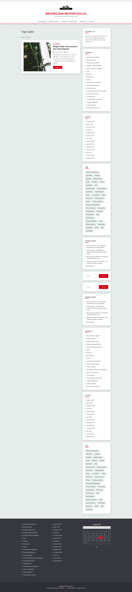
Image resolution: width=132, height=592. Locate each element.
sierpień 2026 (90, 121)
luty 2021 (89, 152)
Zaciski (96, 227)
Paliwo (103, 195)
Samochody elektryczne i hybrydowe (97, 91)
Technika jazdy (42, 21)
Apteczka (97, 175)
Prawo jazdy (101, 208)
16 (108, 535)
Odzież (88, 195)
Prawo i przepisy (91, 88)
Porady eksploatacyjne (93, 85)
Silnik (97, 214)
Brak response (90, 266)
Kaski (88, 71)
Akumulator (89, 175)
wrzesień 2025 (91, 149)
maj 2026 (89, 130)
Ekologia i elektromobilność (94, 65)
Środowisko (89, 231)
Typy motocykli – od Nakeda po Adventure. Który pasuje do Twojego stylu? (96, 252)
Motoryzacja (73, 21)
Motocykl (64, 21)
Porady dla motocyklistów (94, 82)
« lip (96, 546)
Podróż (88, 201)
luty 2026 (89, 138)
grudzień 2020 (91, 158)
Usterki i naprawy (91, 105)
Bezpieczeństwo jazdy (93, 63)
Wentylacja (89, 227)
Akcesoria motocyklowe (93, 57)
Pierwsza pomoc (99, 198)
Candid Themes (81, 588)
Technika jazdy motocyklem (94, 99)
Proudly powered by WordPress (55, 588)
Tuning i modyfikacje (92, 102)
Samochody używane (92, 93)
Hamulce (102, 182)
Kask (96, 185)
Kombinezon (89, 191)
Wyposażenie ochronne (93, 108)
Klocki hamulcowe (101, 188)
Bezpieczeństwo (53, 21)
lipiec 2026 (90, 124)
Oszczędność (95, 195)
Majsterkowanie (99, 191)
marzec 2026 (90, 135)
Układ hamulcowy (90, 224)
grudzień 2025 (91, 144)
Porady (91, 21)
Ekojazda (94, 182)
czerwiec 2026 (91, 127)
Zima (102, 227)
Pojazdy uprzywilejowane (93, 205)
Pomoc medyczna (90, 208)
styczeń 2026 (90, 141)
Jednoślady (89, 185)
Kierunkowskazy (90, 188)
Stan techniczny (90, 218)
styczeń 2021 (90, 155)
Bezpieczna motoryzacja (66, 13)
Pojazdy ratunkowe (98, 201)
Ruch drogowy (90, 214)
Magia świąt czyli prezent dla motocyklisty (65, 47)
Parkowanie (89, 198)
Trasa (100, 221)
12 (93, 535)
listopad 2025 (90, 147)
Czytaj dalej (58, 67)
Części (87, 182)
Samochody (83, 21)
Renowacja (100, 211)
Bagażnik (88, 178)
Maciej (66, 52)
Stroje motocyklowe (91, 221)
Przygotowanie (90, 211)
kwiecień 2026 (91, 133)
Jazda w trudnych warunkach (95, 68)
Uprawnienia (101, 224)
